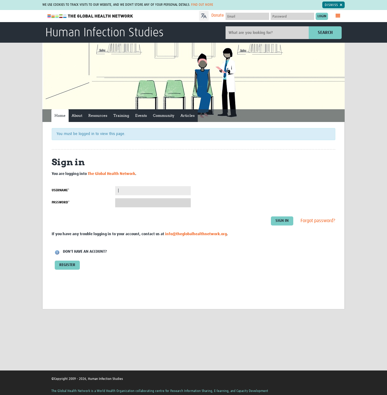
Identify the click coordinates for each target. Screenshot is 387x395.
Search (325, 32)
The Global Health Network (90, 16)
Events (141, 115)
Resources (97, 115)
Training (121, 115)
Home (60, 115)
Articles (187, 115)
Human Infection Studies (104, 33)
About (77, 115)
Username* (60, 190)
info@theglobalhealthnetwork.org (196, 234)
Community (163, 115)
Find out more (202, 4)
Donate (217, 15)
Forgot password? (318, 220)
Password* (61, 202)
